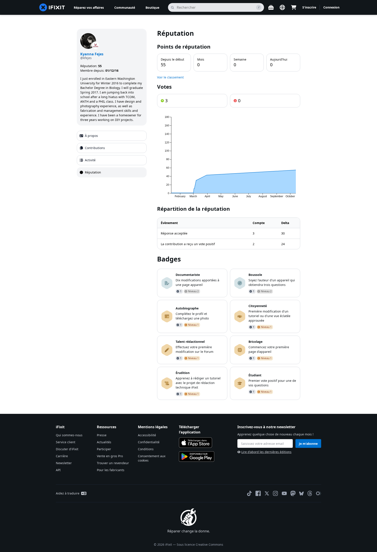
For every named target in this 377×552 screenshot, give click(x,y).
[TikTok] (249, 493)
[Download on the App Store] (195, 442)
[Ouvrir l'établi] (271, 7)
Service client (65, 442)
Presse (101, 435)
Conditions (146, 449)
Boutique (152, 7)
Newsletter (64, 463)
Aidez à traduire (67, 493)
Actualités (104, 442)
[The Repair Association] (318, 493)
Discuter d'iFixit (67, 449)
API (58, 470)
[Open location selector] (282, 7)
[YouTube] (284, 493)
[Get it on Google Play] (196, 456)
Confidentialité (148, 442)
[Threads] (309, 493)
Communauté (124, 7)
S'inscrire (309, 7)
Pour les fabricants (110, 470)
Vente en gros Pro (110, 456)
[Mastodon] (293, 493)
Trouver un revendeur (113, 463)
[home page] (52, 7)
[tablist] (111, 154)
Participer (104, 449)
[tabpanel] (228, 214)
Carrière (62, 456)
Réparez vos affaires (89, 7)
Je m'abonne (308, 444)
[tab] (112, 136)
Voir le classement (170, 77)
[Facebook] (258, 493)
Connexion (331, 7)
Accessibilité (147, 435)
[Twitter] (266, 493)
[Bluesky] (301, 493)
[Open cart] (293, 7)
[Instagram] (275, 493)
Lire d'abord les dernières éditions (266, 452)
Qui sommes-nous (69, 435)
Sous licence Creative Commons (200, 544)
